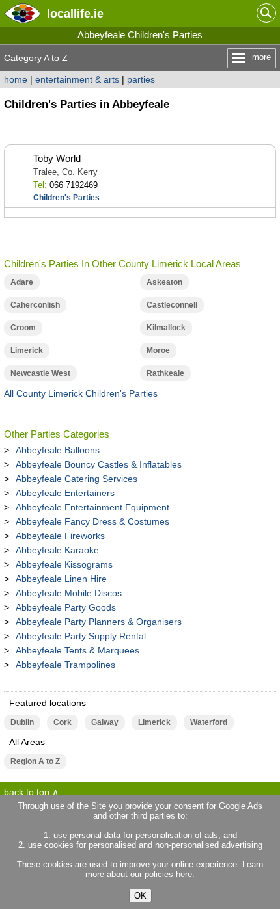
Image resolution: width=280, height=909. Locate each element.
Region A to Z (35, 761)
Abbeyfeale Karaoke (57, 550)
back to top (26, 792)
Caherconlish (35, 305)
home (15, 79)
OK (140, 896)
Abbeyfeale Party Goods (66, 607)
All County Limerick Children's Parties (81, 393)
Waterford (208, 722)
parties (141, 79)
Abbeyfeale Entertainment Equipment (92, 507)
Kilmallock (166, 327)
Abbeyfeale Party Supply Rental (81, 636)
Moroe (158, 350)
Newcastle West (40, 373)
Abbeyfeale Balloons (58, 450)
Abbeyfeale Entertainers (65, 493)
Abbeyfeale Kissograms (64, 564)
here (184, 874)
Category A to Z (36, 58)
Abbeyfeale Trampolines (65, 664)
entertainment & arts (77, 79)
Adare (21, 282)
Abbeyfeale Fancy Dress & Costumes (92, 521)
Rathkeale (165, 373)
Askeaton (164, 282)
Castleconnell (172, 305)
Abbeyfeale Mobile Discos (69, 593)
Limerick (26, 350)
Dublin (22, 722)
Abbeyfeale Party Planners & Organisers (99, 621)
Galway (105, 722)
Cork (62, 722)
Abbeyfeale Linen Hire (61, 578)
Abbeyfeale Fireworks (60, 536)
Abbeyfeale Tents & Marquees (77, 650)
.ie (75, 13)
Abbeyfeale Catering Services (76, 478)
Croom (23, 327)
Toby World (57, 158)
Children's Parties (66, 197)
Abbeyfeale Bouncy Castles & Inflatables (99, 464)
